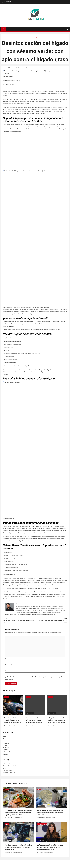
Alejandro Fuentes (17, 725)
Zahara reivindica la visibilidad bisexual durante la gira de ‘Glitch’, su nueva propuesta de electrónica (50, 847)
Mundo (5, 741)
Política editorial (7, 770)
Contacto (5, 754)
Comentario (8, 635)
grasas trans (43, 533)
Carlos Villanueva (10, 68)
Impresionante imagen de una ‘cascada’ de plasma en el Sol (18, 620)
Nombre (7, 659)
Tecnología (6, 747)
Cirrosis (46, 124)
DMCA (5, 768)
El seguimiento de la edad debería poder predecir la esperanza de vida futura (56, 720)
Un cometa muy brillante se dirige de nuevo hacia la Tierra (52, 620)
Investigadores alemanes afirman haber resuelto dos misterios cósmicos (34, 720)
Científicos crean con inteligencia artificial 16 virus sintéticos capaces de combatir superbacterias (18, 847)
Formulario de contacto (9, 766)
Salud (6, 789)
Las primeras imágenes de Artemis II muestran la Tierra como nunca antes (13, 720)
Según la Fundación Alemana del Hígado (22, 314)
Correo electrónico (10, 665)
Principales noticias (8, 739)
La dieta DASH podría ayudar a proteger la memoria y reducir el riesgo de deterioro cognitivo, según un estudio (18, 813)
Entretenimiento (7, 752)
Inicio (4, 736)
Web (6, 671)
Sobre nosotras (7, 764)
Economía (6, 743)
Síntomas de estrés (8, 326)
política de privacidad (9, 772)
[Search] (67, 29)
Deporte (5, 749)
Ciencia (35, 37)
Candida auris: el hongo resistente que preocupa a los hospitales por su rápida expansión (50, 813)
